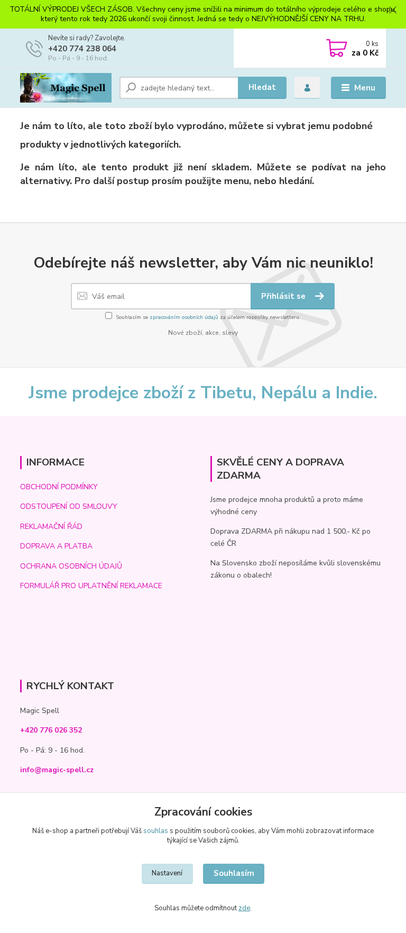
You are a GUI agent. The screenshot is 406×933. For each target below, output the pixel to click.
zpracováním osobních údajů (184, 317)
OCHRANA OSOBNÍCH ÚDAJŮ (71, 566)
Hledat (262, 87)
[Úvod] (66, 88)
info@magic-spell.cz (57, 770)
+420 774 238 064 (82, 48)
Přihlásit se (284, 296)
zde (244, 908)
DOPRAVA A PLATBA (56, 546)
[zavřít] (392, 10)
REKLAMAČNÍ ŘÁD (51, 527)
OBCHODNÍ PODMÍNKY (59, 487)
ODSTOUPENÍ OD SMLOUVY (68, 506)
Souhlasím (234, 873)
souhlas (155, 831)
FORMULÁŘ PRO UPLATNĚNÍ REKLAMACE (91, 586)
